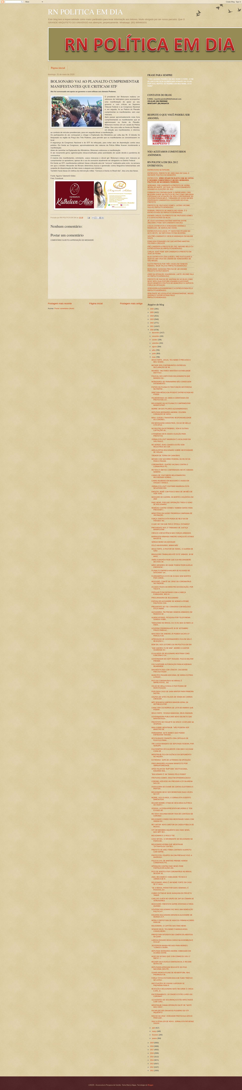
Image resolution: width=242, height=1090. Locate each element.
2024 (152, 316)
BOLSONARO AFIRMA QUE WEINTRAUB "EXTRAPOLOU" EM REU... (167, 845)
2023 (152, 319)
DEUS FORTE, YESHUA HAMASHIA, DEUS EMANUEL (172, 713)
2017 (152, 1050)
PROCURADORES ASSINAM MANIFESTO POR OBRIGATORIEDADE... (170, 764)
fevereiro (155, 1035)
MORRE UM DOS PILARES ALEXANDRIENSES (170, 409)
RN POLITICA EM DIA (85, 12)
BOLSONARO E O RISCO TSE (163, 836)
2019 (152, 1043)
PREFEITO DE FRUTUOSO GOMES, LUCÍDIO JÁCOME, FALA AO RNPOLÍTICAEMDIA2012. (168, 206)
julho (154, 350)
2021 (152, 326)
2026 (152, 309)
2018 (152, 1046)
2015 (152, 1057)
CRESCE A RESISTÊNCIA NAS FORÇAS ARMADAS (171, 533)
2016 (152, 1053)
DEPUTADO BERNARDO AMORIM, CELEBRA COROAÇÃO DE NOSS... (169, 413)
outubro (155, 340)
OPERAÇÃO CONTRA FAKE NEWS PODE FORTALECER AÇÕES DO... (167, 867)
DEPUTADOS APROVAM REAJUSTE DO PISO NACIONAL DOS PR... (169, 968)
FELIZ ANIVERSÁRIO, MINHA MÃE (165, 545)
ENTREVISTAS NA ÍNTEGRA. (158, 170)
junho (154, 353)
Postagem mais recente (60, 303)
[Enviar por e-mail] (93, 218)
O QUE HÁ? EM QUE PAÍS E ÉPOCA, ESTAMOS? (171, 524)
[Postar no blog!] (95, 218)
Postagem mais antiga (131, 303)
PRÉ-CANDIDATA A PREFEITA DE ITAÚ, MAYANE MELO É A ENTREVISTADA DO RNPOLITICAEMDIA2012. (170, 247)
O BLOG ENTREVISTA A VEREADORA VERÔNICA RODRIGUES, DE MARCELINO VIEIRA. (166, 227)
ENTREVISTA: (170, 180)
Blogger (150, 1085)
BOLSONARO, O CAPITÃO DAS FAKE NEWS (169, 926)
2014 (152, 1060)
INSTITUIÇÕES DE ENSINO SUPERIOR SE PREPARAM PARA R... (168, 984)
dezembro (156, 333)
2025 (152, 312)
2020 (152, 330)
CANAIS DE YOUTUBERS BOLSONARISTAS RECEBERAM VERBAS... (169, 476)
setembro (155, 343)
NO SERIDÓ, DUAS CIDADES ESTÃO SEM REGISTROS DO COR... (168, 446)
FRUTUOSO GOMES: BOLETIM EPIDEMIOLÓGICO (171, 778)
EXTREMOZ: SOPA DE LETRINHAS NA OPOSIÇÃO (171, 760)
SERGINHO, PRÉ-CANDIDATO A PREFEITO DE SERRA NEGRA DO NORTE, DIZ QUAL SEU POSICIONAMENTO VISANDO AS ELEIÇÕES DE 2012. (168, 187)
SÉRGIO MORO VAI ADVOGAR (163, 542)
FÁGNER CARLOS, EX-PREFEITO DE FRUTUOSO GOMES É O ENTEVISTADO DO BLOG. (170, 216)
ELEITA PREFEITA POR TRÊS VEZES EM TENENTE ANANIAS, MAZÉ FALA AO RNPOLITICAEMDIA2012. (167, 265)
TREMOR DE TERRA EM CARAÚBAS (166, 456)
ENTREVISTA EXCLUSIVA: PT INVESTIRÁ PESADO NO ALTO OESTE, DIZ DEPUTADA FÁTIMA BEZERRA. (168, 232)
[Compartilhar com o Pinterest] (102, 218)
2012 (152, 1067)
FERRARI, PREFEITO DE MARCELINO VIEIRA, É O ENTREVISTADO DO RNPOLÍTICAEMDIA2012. (167, 211)
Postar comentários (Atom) (64, 308)
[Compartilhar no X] (98, 218)
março (154, 1031)
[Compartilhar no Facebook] (100, 218)
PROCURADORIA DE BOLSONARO (165, 598)
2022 (152, 323)
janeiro (154, 1038)
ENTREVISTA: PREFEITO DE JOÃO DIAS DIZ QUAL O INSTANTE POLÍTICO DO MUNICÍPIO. (168, 174)
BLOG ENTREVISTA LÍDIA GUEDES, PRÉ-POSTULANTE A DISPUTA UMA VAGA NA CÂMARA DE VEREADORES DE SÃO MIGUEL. (169, 259)
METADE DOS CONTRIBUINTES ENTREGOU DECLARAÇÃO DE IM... (169, 366)
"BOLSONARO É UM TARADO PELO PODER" (169, 774)
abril (154, 1028)
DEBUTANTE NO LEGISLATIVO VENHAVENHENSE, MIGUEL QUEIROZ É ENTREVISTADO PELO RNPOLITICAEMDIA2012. (170, 295)
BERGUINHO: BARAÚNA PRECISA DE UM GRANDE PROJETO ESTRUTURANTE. (167, 270)
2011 (152, 1071)
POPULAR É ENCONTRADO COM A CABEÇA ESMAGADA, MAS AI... (169, 593)
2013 (152, 1064)
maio (154, 357)
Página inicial (58, 67)
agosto (154, 347)
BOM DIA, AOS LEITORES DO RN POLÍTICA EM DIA (172, 645)
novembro (156, 336)
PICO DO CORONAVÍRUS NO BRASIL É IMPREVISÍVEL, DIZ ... (167, 682)
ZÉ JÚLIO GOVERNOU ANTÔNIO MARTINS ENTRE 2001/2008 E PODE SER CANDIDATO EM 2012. (167, 222)
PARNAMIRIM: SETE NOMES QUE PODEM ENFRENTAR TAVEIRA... (168, 734)
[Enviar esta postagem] (88, 218)
